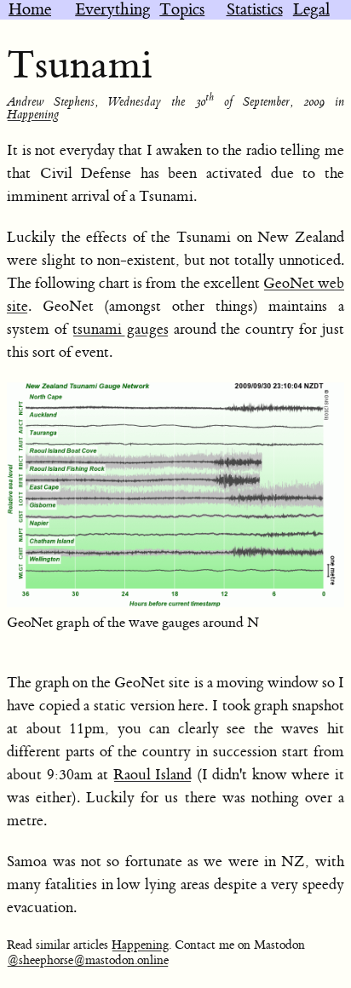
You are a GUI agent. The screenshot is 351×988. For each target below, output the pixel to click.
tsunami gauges (120, 329)
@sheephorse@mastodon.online (88, 960)
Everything (113, 10)
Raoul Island (153, 775)
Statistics (255, 10)
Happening (33, 115)
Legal (311, 10)
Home (30, 10)
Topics (181, 10)
